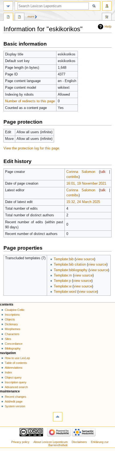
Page (8, 17)
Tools (106, 17)
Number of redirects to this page (30, 101)
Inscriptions (12, 314)
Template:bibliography (70, 270)
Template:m (63, 275)
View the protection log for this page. (31, 148)
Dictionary (11, 324)
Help (108, 27)
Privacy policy (20, 442)
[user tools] (107, 6)
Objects (10, 319)
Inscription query (15, 382)
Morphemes (12, 329)
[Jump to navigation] (8, 6)
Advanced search (16, 387)
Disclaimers (79, 442)
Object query (13, 377)
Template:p (62, 281)
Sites (8, 338)
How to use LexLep (17, 358)
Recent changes (15, 396)
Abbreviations (13, 367)
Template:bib (64, 259)
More (31, 16)
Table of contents (16, 362)
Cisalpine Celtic (15, 309)
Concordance (13, 343)
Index (8, 372)
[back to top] (57, 416)
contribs (72, 177)
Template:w (62, 286)
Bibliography (13, 348)
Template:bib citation (70, 264)
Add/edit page (13, 401)
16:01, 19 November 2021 (86, 183)
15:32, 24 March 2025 (83, 202)
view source (85, 259)
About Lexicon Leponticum (50, 442)
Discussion (19, 17)
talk (103, 172)
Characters (12, 334)
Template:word (65, 292)
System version (15, 406)
